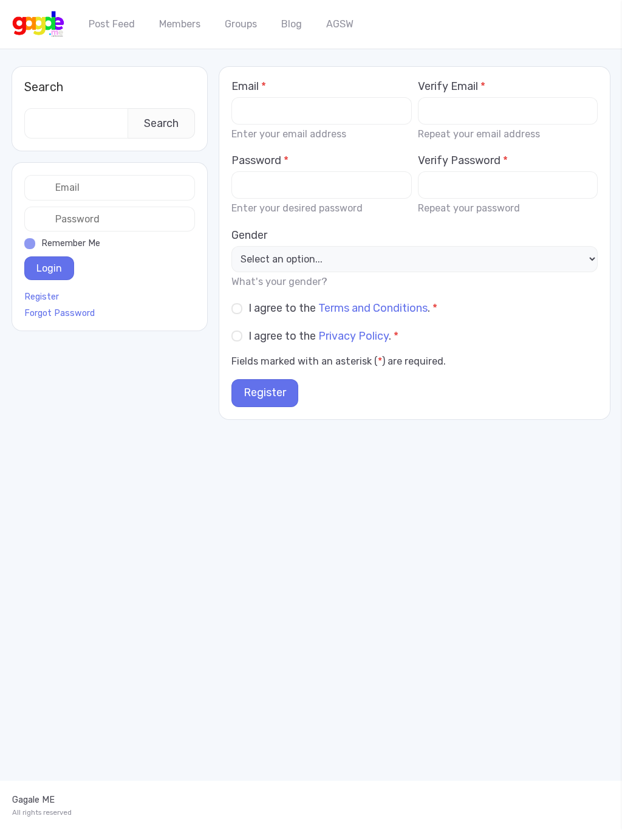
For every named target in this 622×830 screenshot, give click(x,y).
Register (265, 392)
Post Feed (112, 24)
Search (43, 87)
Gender (249, 235)
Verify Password (463, 160)
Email (248, 86)
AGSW (340, 24)
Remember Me (70, 243)
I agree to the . (342, 308)
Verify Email (451, 86)
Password (260, 160)
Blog (291, 24)
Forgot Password (59, 313)
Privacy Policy (353, 336)
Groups (241, 24)
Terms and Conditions (373, 308)
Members (179, 24)
